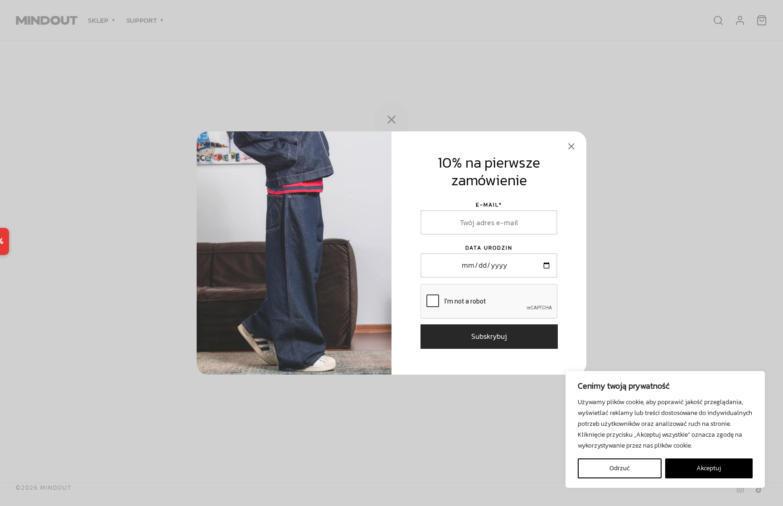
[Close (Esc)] (571, 146)
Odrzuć (619, 468)
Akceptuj (708, 468)
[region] (665, 429)
